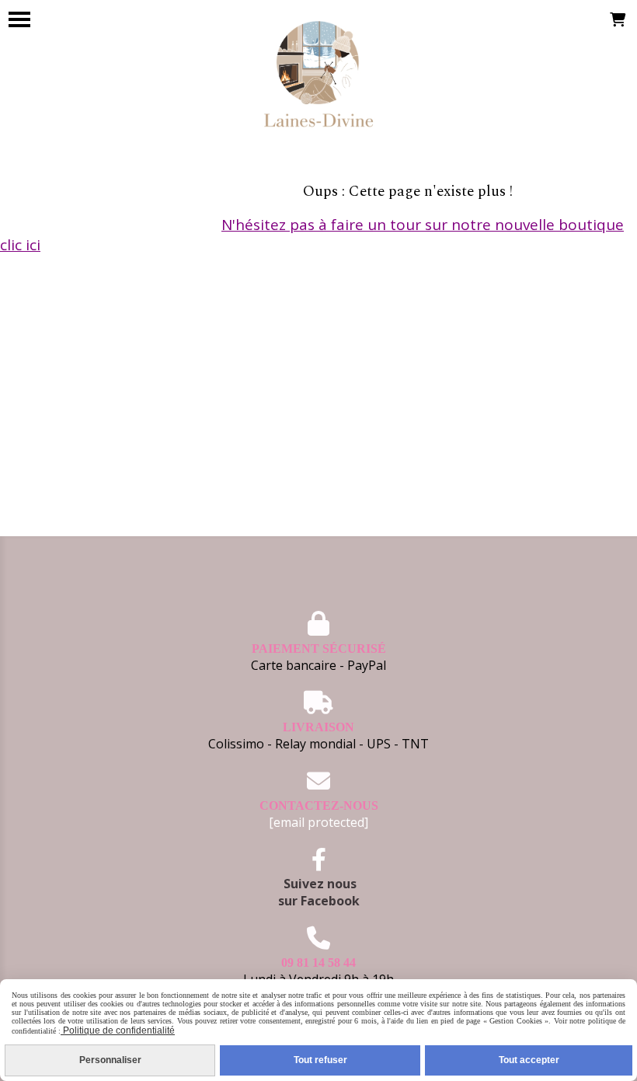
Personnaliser (110, 1060)
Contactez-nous (318, 805)
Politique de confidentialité (118, 1030)
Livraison (318, 727)
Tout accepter (529, 1060)
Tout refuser (320, 1060)
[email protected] (318, 822)
